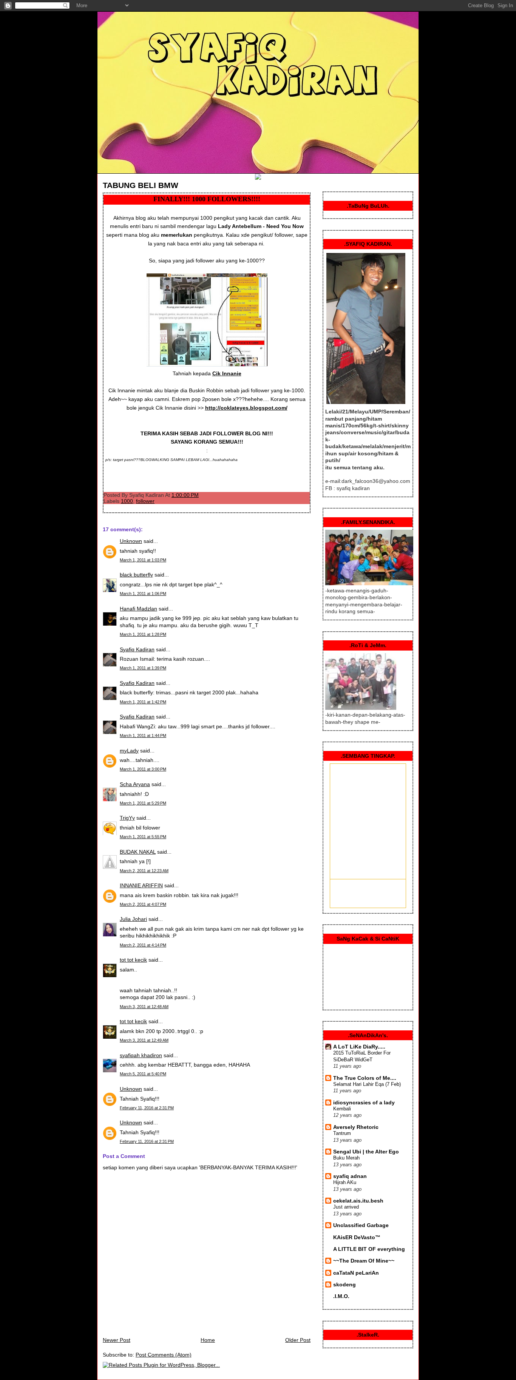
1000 (127, 501)
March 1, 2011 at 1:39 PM (143, 668)
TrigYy (127, 818)
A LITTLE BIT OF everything (369, 1249)
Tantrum (342, 1133)
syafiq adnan (350, 1176)
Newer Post (116, 1340)
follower (145, 501)
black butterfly (136, 575)
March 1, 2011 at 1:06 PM (143, 593)
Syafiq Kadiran (137, 649)
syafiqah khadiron (141, 1055)
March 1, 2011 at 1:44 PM (143, 735)
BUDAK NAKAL (138, 852)
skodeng (344, 1284)
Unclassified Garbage (361, 1225)
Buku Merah (346, 1158)
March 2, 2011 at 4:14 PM (143, 945)
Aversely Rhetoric (356, 1127)
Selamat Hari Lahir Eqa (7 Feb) (367, 1084)
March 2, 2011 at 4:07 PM (143, 904)
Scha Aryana (135, 784)
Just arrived (346, 1207)
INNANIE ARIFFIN (141, 885)
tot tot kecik (133, 960)
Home (208, 1340)
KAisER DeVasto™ (356, 1237)
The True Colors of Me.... (364, 1078)
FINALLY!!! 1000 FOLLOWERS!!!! (206, 199)
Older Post (298, 1340)
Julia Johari (133, 919)
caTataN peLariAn (356, 1273)
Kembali (342, 1109)
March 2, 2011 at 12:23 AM (144, 870)
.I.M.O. (341, 1296)
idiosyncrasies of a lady (364, 1102)
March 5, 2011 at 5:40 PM (143, 1074)
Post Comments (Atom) (164, 1355)
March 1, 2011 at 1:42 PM (143, 702)
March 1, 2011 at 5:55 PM (143, 836)
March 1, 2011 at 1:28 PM (143, 634)
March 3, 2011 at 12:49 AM (144, 1040)
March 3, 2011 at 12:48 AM (144, 1006)
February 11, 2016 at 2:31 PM (147, 1108)
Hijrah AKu (344, 1182)
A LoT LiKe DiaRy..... (359, 1047)
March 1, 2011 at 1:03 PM (143, 560)
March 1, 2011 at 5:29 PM (143, 803)
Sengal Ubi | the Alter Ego (366, 1152)
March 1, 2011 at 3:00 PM (143, 769)
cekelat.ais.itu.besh (358, 1201)
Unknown (131, 541)
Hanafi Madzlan (138, 609)
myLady (129, 751)
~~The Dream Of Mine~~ (363, 1261)
